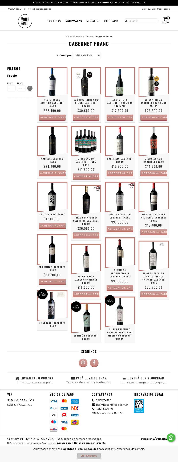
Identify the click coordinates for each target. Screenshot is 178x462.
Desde (10, 83)
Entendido (89, 456)
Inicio (68, 36)
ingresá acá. (63, 443)
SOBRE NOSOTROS (19, 404)
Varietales (77, 36)
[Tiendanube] (155, 439)
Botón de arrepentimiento (90, 443)
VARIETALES (74, 21)
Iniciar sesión (163, 8)
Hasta (20, 83)
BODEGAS (54, 21)
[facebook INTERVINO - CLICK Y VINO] (94, 363)
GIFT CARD (111, 21)
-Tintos (88, 36)
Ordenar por (63, 55)
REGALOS (93, 21)
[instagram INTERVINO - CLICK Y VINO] (83, 363)
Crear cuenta (148, 8)
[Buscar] (125, 20)
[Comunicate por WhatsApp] (171, 437)
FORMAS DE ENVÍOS (20, 400)
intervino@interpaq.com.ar (37, 8)
